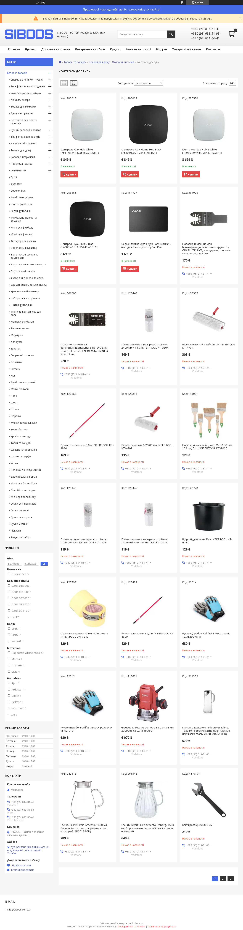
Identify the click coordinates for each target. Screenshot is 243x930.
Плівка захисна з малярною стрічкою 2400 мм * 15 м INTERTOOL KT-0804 (144, 346)
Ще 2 (13, 714)
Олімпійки (16, 362)
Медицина (17, 335)
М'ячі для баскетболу (24, 483)
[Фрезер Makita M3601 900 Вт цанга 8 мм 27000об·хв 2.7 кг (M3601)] (148, 702)
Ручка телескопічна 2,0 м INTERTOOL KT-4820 (148, 635)
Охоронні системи (123, 62)
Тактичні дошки (20, 328)
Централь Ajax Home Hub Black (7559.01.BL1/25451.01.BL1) (141, 151)
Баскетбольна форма (24, 476)
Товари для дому (99, 62)
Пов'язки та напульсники (26, 470)
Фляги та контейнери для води (26, 313)
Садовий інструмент (23, 157)
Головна (14, 49)
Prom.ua (139, 923)
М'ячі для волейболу (23, 497)
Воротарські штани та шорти (28, 264)
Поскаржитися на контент (131, 926)
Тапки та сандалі (21, 443)
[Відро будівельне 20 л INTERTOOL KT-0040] (209, 514)
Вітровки (16, 416)
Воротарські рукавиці (24, 247)
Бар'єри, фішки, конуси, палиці (29, 284)
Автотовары (18, 170)
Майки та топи (20, 389)
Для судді (16, 341)
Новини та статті (138, 49)
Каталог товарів (17, 73)
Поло (14, 395)
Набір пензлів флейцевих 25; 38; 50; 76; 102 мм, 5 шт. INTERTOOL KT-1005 (207, 446)
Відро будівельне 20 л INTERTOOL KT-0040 (207, 541)
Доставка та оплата (55, 49)
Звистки (15, 348)
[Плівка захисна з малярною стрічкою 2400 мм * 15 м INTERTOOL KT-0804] (148, 319)
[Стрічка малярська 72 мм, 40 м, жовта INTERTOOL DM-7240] (87, 608)
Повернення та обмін (90, 49)
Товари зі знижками (186, 49)
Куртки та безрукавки (24, 422)
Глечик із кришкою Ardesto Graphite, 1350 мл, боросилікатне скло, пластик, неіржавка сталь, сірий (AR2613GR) (206, 730)
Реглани (15, 368)
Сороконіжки (18, 190)
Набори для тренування (25, 298)
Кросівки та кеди (21, 436)
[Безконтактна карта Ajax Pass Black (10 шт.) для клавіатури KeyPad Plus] (148, 219)
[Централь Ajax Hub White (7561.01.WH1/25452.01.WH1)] (87, 124)
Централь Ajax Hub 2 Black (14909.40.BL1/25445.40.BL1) (78, 245)
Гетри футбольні (21, 211)
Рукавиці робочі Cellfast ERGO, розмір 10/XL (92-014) (206, 635)
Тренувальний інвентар (25, 291)
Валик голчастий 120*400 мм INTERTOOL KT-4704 (208, 346)
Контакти (213, 49)
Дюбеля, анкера (20, 99)
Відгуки (161, 49)
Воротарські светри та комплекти (24, 256)
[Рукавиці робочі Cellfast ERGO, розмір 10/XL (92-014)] (209, 608)
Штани (15, 409)
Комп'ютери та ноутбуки (26, 93)
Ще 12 (14, 617)
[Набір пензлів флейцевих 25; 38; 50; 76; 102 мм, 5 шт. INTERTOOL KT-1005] (209, 420)
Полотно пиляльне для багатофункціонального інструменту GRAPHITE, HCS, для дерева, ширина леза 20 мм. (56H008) (206, 248)
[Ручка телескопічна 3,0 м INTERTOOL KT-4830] (87, 420)
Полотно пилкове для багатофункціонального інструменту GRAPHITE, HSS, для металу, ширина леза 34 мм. (84, 349)
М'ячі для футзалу (22, 234)
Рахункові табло (21, 537)
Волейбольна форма (23, 490)
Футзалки (16, 184)
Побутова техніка (21, 163)
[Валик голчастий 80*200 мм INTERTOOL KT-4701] (148, 420)
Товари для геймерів (23, 106)
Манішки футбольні (22, 321)
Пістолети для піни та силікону (24, 121)
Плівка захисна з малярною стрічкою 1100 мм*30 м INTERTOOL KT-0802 (144, 541)
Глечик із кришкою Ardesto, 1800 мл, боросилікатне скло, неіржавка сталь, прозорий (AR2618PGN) (84, 828)
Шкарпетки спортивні (24, 449)
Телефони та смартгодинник (28, 86)
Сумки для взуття (21, 517)
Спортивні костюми (22, 355)
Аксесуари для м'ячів (23, 241)
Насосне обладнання (23, 143)
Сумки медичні (19, 523)
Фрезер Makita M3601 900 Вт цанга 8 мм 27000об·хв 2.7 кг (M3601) (147, 729)
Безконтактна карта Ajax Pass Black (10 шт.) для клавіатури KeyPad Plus (146, 245)
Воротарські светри (23, 271)
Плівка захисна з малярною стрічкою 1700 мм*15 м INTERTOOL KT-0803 (83, 541)
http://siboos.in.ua (21, 865)
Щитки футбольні (21, 305)
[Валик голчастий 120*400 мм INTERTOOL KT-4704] (209, 319)
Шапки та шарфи (21, 456)
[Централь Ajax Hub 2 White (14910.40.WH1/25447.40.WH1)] (209, 124)
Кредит (115, 49)
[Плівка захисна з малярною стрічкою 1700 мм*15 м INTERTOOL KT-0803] (87, 514)
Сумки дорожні (20, 510)
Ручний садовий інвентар (26, 130)
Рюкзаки (16, 530)
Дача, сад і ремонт (22, 113)
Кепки (14, 463)
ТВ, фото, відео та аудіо (25, 136)
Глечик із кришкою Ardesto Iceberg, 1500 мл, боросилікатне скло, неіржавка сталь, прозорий (147, 828)
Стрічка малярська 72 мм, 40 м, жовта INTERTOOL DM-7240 (84, 635)
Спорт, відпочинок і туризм (27, 79)
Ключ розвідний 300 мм (197, 824)
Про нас (30, 49)
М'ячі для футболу (22, 227)
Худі (13, 375)
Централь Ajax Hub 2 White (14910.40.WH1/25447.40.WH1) (202, 151)
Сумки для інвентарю (23, 503)
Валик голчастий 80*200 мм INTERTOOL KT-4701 (147, 446)
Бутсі (14, 177)
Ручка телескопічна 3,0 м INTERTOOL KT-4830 (87, 446)
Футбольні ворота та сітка (27, 278)
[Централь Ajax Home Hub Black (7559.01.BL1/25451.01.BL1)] (148, 124)
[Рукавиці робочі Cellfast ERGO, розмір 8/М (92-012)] (87, 702)
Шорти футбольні (21, 204)
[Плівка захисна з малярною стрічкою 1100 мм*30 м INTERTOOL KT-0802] (148, 514)
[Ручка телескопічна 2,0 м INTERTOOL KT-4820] (148, 608)
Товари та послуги (75, 62)
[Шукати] (171, 34)
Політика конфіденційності (162, 926)
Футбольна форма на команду (24, 219)
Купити (71, 174)
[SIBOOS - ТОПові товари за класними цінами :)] (29, 34)
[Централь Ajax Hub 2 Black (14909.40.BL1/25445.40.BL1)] (87, 219)
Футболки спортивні (23, 382)
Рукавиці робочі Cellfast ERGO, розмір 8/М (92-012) (86, 729)
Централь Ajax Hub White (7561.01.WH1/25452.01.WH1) (79, 151)
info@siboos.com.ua (22, 869)
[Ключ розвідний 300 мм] (209, 800)
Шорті (14, 402)
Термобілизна (19, 429)
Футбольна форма (22, 197)
